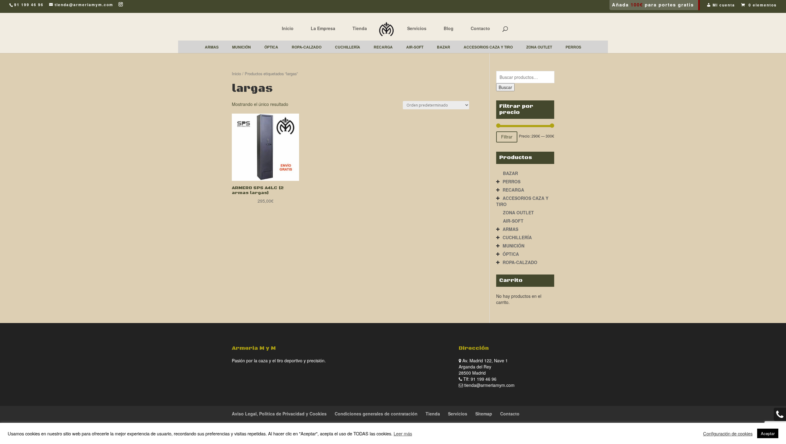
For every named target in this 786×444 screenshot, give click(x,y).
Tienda (359, 28)
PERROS (511, 181)
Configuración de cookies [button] (728, 433)
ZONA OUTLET (518, 212)
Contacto (480, 28)
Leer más (403, 433)
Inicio (288, 28)
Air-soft (513, 221)
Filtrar (506, 137)
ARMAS (510, 229)
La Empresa (323, 28)
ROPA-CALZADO (520, 262)
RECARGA (513, 190)
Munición (513, 246)
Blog (448, 28)
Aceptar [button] (768, 433)
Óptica (511, 254)
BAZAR (510, 173)
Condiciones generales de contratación (376, 414)
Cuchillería (517, 237)
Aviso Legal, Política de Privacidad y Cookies (279, 414)
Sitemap (483, 414)
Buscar (505, 87)
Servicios (416, 28)
